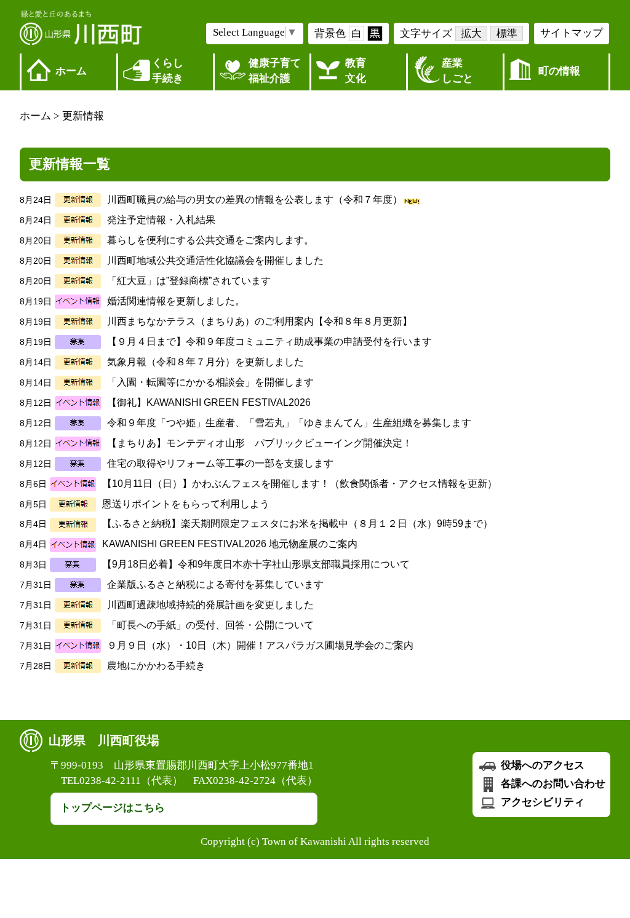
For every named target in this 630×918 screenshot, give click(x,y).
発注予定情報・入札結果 (161, 220)
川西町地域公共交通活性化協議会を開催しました (215, 260)
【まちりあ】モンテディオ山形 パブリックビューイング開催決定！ (259, 443)
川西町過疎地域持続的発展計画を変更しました (210, 604)
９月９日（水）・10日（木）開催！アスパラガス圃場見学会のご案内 (260, 645)
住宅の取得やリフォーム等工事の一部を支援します (220, 463)
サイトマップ (571, 33)
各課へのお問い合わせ (551, 783)
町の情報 (559, 71)
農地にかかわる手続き (156, 665)
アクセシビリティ (541, 802)
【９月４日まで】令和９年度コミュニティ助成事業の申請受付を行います (269, 341)
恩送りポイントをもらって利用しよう (185, 504)
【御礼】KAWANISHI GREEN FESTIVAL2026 (209, 402)
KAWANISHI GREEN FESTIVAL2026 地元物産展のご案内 (229, 544)
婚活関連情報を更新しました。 (176, 301)
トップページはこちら (112, 807)
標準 (506, 33)
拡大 (471, 33)
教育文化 (355, 70)
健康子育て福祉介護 (275, 70)
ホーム (71, 71)
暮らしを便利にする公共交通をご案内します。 (210, 240)
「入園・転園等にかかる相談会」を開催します (210, 382)
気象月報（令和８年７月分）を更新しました (205, 362)
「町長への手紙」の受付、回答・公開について (210, 625)
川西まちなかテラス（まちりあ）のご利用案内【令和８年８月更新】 (259, 321)
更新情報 (83, 116)
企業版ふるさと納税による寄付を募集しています (215, 584)
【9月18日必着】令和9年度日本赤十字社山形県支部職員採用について (256, 564)
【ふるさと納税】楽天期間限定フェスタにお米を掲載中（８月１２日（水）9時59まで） (297, 523)
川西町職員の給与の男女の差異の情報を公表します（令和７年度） (254, 199)
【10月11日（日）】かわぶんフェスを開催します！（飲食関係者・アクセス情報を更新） (299, 483)
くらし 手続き (167, 70)
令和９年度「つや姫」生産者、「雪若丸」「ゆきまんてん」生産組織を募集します (289, 422)
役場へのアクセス (541, 765)
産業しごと (457, 70)
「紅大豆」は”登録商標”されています (189, 280)
